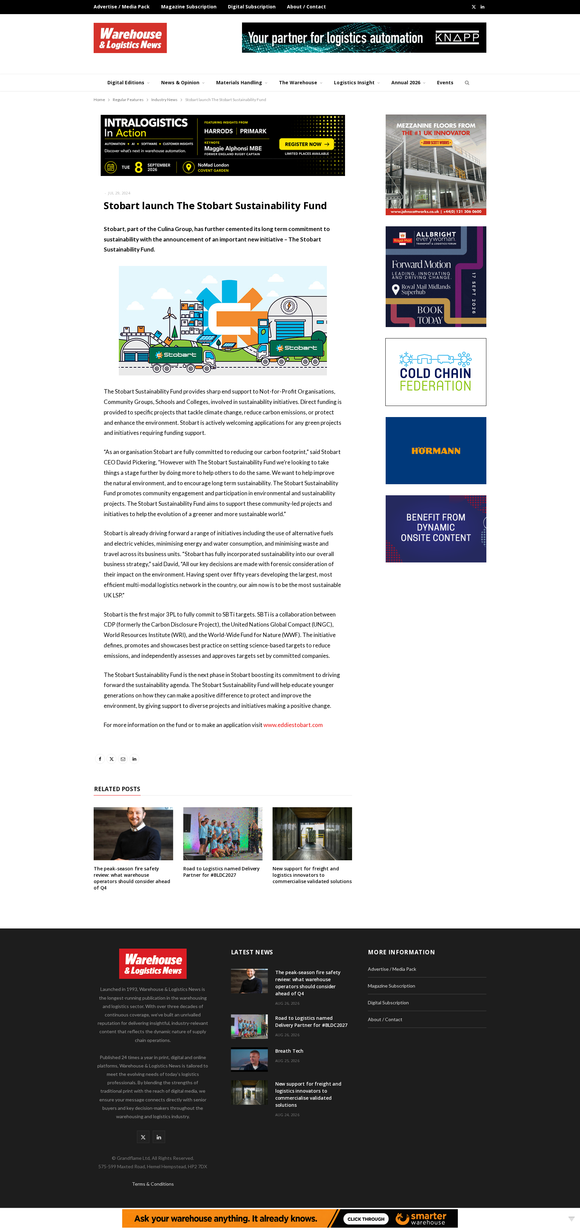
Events (445, 82)
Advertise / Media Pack (122, 6)
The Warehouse (298, 82)
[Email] (60, 283)
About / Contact (306, 6)
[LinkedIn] (60, 300)
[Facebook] (60, 249)
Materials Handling (239, 82)
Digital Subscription (252, 6)
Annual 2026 (405, 82)
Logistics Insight (354, 82)
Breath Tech (289, 1051)
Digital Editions (125, 82)
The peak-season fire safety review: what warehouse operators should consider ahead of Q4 (132, 878)
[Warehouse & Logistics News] (130, 38)
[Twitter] (60, 266)
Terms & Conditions (153, 1184)
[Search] (466, 82)
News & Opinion (180, 82)
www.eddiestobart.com (293, 724)
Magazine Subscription (188, 6)
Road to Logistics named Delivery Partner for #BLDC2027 (221, 871)
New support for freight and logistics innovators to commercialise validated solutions (312, 874)
